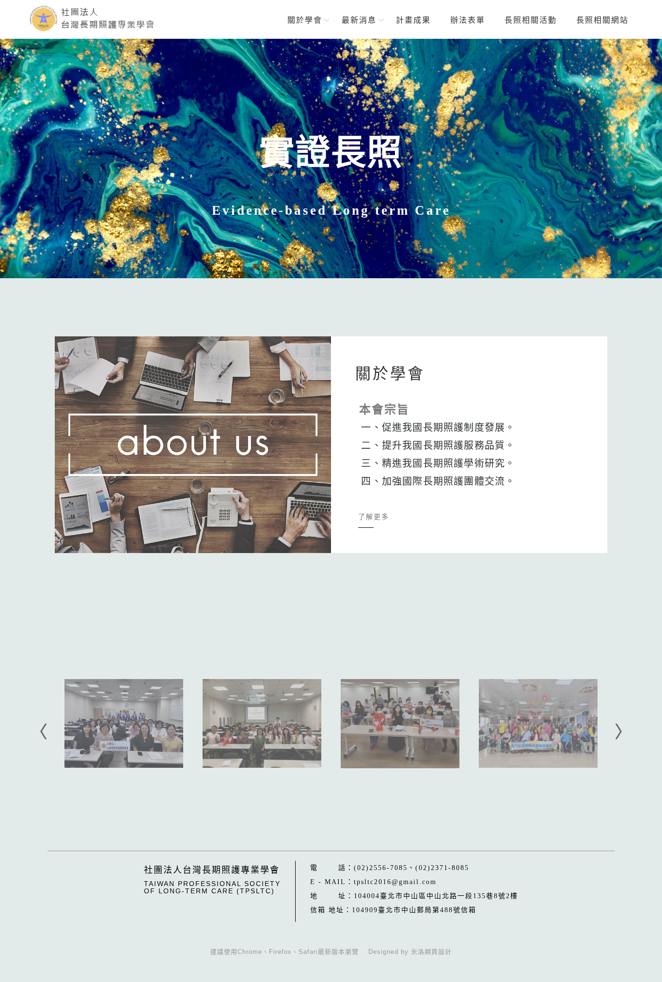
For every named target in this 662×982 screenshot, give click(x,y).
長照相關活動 (530, 20)
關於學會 (304, 20)
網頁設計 (438, 951)
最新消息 (359, 20)
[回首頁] (92, 18)
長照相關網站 (602, 20)
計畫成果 (413, 20)
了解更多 (373, 517)
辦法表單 (467, 20)
